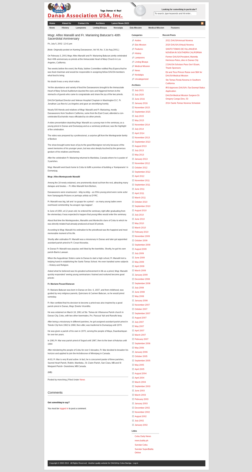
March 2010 (140, 227)
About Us (66, 23)
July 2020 (139, 95)
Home (52, 23)
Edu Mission (136, 28)
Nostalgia (118, 28)
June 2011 (140, 189)
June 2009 (140, 258)
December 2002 (142, 408)
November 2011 (142, 180)
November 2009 (142, 236)
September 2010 (142, 206)
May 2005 (139, 365)
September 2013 (142, 142)
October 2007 (141, 309)
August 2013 (141, 146)
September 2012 (142, 172)
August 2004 (141, 373)
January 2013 (141, 159)
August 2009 (141, 249)
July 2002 (139, 420)
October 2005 (141, 356)
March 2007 (140, 335)
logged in (64, 408)
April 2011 (139, 193)
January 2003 (141, 403)
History (65, 28)
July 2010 (139, 215)
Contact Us (83, 23)
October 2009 (141, 240)
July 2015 (139, 116)
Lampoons (81, 28)
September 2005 (142, 360)
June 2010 (140, 219)
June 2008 (140, 292)
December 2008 (142, 279)
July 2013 (139, 150)
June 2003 (140, 390)
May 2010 (139, 223)
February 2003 (141, 399)
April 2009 (139, 266)
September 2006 (142, 343)
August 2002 (141, 416)
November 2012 (142, 163)
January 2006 (141, 352)
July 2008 (139, 288)
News (52, 28)
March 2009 (140, 270)
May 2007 (139, 326)
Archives (100, 23)
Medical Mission (156, 28)
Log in (135, 463)
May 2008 (139, 296)
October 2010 (141, 202)
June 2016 (140, 99)
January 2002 (141, 425)
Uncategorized (141, 79)
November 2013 (142, 137)
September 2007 (142, 313)
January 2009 (141, 275)
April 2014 (139, 133)
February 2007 (141, 339)
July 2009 (139, 253)
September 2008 (142, 283)
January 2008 (141, 300)
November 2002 (142, 412)
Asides (138, 40)
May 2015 (139, 120)
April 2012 (139, 176)
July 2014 (139, 129)
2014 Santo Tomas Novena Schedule (183, 103)
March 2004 (140, 382)
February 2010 (141, 232)
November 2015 (142, 107)
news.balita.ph (141, 440)
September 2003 (142, 386)
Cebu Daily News (143, 436)
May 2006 (139, 348)
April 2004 (139, 378)
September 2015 (142, 112)
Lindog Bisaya (100, 28)
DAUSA (114, 463)
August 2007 (141, 318)
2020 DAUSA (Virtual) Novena (180, 45)
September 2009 (142, 245)
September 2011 (142, 185)
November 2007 (142, 305)
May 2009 (139, 262)
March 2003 (140, 395)
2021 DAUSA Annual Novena (179, 40)
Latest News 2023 (120, 23)
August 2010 (141, 210)
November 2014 (142, 125)
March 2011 (140, 197)
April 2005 (139, 369)
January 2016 (141, 103)
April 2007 (139, 330)
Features (175, 28)
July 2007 (139, 322)
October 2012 (141, 167)
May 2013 (139, 155)
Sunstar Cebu (141, 445)
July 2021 (139, 90)
